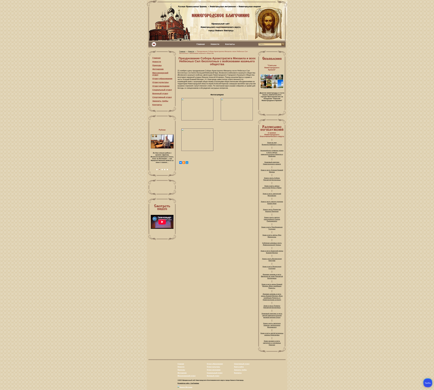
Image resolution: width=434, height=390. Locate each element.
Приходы (157, 65)
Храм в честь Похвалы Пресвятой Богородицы (272, 307)
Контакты (230, 44)
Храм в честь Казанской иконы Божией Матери (272, 252)
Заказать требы (160, 101)
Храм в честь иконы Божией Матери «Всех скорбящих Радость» (272, 286)
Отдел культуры (160, 82)
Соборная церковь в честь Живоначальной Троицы (272, 244)
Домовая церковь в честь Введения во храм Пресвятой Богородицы (272, 276)
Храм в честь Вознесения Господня (271, 267)
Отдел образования (162, 79)
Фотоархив (158, 69)
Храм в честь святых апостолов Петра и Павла (271, 187)
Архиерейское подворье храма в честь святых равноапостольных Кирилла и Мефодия (271, 153)
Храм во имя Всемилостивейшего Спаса (272, 143)
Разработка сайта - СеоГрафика (188, 383)
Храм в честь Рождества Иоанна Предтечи (272, 210)
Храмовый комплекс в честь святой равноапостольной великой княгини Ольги (272, 315)
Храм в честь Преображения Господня (272, 228)
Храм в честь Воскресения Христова (272, 260)
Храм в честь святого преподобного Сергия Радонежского (272, 219)
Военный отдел (160, 93)
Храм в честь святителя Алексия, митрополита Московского (272, 325)
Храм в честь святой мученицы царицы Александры (271, 334)
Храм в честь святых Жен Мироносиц (271, 236)
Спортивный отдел (162, 97)
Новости (215, 44)
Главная (201, 44)
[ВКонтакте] (180, 162)
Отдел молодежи (160, 86)
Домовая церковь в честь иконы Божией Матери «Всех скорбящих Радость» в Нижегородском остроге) (272, 297)
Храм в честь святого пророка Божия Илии (272, 202)
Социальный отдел (162, 90)
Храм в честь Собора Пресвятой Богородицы (272, 179)
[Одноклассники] (183, 162)
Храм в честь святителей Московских (272, 194)
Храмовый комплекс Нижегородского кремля (272, 163)
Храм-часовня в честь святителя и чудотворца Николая (272, 343)
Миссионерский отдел (160, 74)
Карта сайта (239, 367)
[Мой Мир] (187, 162)
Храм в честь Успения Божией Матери (272, 171)
